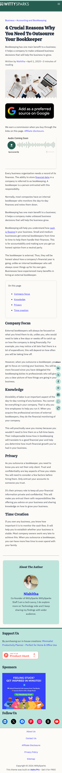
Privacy (18, 304)
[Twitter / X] (58, 374)
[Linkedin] (58, 368)
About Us (31, 731)
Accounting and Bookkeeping (31, 20)
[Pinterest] (58, 388)
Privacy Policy (31, 752)
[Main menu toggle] (59, 4)
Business (10, 20)
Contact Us (31, 738)
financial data (42, 177)
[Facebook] (58, 381)
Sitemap (31, 758)
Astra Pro (35, 769)
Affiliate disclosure (34, 131)
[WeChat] (58, 408)
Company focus (22, 293)
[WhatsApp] (58, 401)
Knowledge (19, 299)
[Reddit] (58, 394)
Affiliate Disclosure (31, 745)
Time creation (21, 310)
